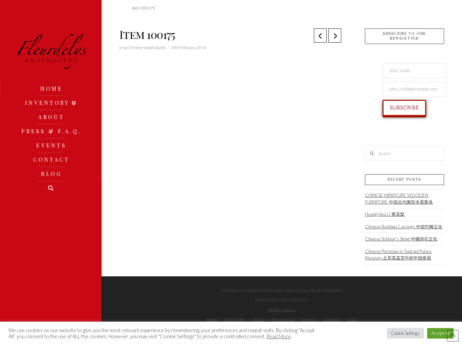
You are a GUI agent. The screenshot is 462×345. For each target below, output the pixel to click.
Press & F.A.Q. (283, 319)
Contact (331, 319)
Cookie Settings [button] (405, 333)
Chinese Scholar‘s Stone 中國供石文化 (401, 239)
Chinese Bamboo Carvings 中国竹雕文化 (403, 226)
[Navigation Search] (50, 188)
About (258, 319)
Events (309, 319)
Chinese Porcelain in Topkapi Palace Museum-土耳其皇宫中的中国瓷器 (398, 255)
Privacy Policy (282, 309)
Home (211, 319)
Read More (279, 336)
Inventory (235, 319)
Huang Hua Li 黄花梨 (385, 214)
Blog (352, 319)
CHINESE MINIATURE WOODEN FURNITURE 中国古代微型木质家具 (399, 198)
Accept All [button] (440, 333)
